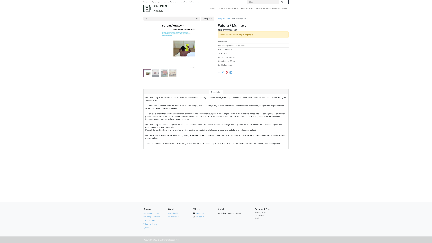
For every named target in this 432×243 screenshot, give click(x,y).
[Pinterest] (227, 72)
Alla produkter (224, 19)
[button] (148, 46)
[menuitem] (212, 8)
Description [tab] (216, 92)
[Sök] (282, 2)
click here (196, 2)
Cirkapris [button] (207, 19)
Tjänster (146, 227)
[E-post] (231, 72)
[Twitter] (222, 72)
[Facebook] (219, 72)
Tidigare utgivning (150, 224)
